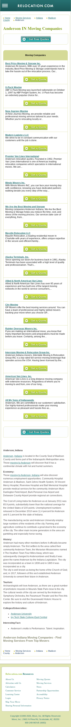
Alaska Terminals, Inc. (17, 257)
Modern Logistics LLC (17, 135)
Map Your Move (12, 702)
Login (8, 698)
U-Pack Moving (13, 87)
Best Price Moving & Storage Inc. (23, 63)
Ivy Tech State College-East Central (29, 617)
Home (7, 18)
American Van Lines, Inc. (18, 376)
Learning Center (12, 694)
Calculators (10, 687)
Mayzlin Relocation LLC (17, 233)
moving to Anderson (20, 462)
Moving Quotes (43, 679)
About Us (9, 679)
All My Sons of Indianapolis (19, 400)
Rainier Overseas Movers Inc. (21, 328)
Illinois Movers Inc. (15, 183)
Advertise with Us (13, 683)
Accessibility (42, 694)
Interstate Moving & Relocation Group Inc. (27, 352)
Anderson (8, 456)
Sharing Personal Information (18, 705)
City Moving (11, 304)
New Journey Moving (16, 111)
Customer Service (13, 690)
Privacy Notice (43, 698)
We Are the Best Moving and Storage (25, 206)
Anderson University (21, 614)
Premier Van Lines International (22, 156)
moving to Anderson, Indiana (25, 475)
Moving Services (23, 18)
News (39, 687)
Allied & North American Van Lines (23, 281)
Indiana (39, 18)
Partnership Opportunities (48, 690)
